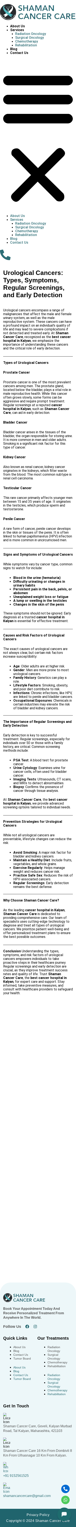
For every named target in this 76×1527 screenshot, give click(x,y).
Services (17, 30)
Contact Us (19, 53)
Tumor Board (22, 1358)
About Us (17, 26)
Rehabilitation (26, 45)
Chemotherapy (26, 41)
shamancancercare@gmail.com (27, 1496)
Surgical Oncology (29, 38)
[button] (38, 137)
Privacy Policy (38, 1515)
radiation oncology (30, 34)
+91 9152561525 (16, 1475)
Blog (13, 49)
